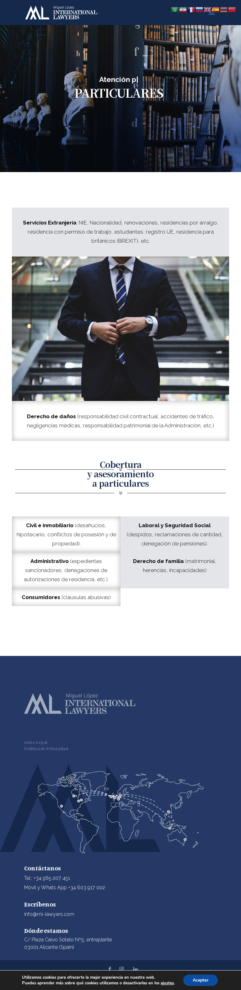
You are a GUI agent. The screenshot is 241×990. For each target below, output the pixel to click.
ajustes (167, 983)
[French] (191, 9)
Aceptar (200, 980)
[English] (208, 9)
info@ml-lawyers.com (49, 914)
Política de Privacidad (46, 748)
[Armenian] (224, 9)
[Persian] (183, 9)
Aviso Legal (35, 742)
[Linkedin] (135, 969)
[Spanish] (216, 9)
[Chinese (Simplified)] (232, 9)
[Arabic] (175, 9)
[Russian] (199, 9)
